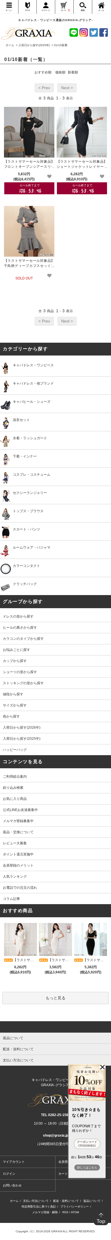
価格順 (60, 72)
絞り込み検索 (13, 788)
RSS (65, 1212)
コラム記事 (11, 899)
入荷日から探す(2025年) (34, 45)
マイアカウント (14, 1161)
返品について (91, 1200)
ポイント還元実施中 (18, 854)
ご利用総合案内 (15, 777)
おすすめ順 (43, 72)
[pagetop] (55, 1027)
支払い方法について (36, 1200)
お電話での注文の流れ (20, 888)
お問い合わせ (12, 1185)
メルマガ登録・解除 (45, 1212)
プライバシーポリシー (74, 1206)
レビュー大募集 (15, 843)
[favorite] (49, 176)
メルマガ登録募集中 (18, 821)
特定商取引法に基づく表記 (39, 1206)
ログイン (9, 1173)
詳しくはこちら (87, 1167)
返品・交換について (18, 832)
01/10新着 (60, 45)
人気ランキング (15, 877)
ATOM (75, 1212)
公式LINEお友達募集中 (20, 810)
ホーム (10, 45)
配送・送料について (66, 1200)
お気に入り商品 (15, 799)
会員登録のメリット (18, 865)
